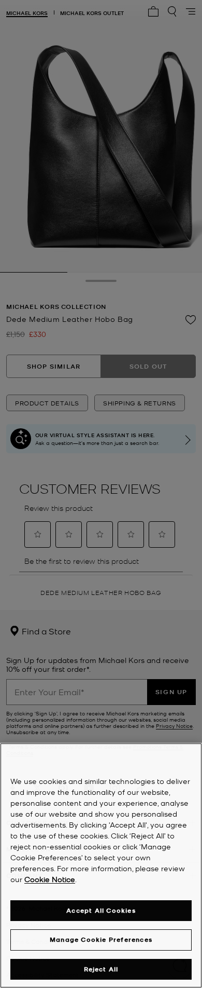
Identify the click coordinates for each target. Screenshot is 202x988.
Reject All (101, 969)
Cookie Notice (49, 879)
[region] (101, 865)
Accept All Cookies (101, 910)
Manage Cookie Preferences (101, 939)
